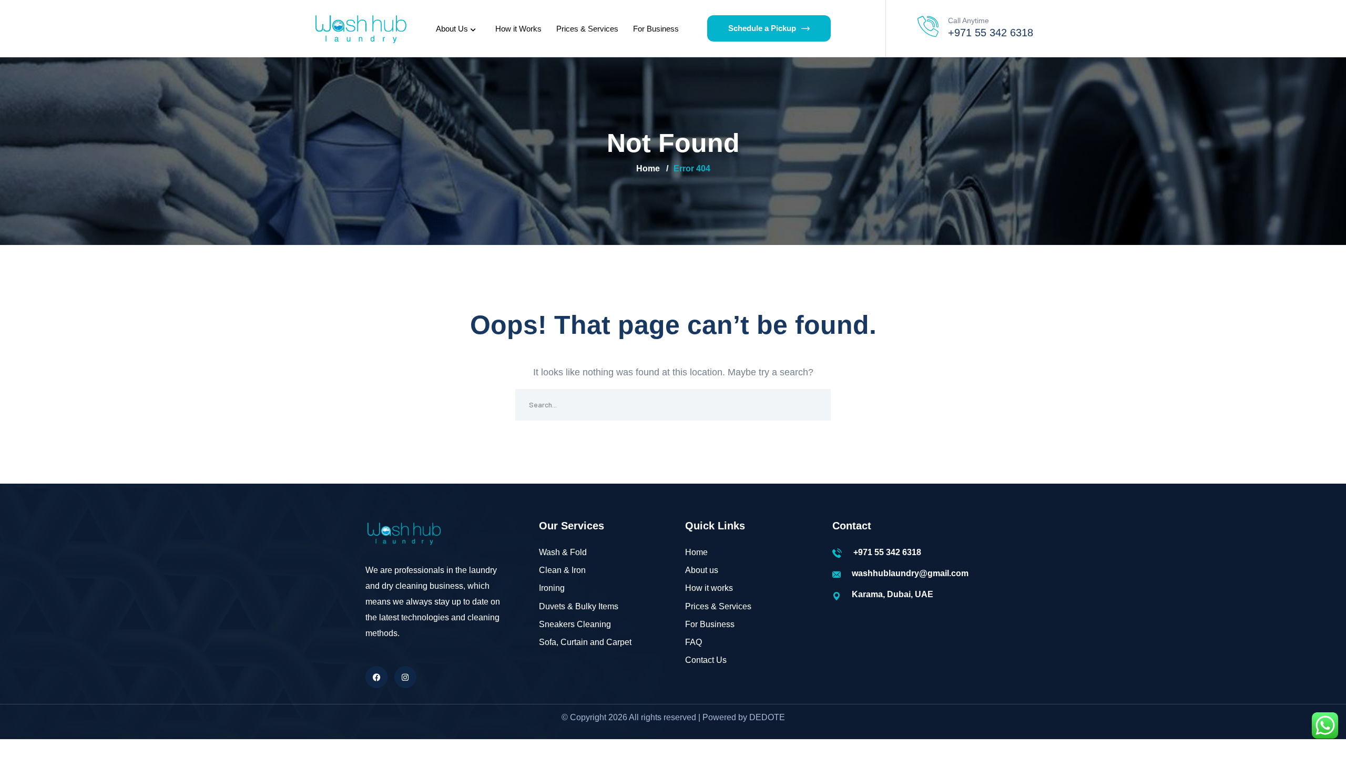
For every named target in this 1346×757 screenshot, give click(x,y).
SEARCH (815, 405)
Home (648, 168)
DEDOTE (767, 717)
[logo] (360, 28)
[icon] (376, 677)
